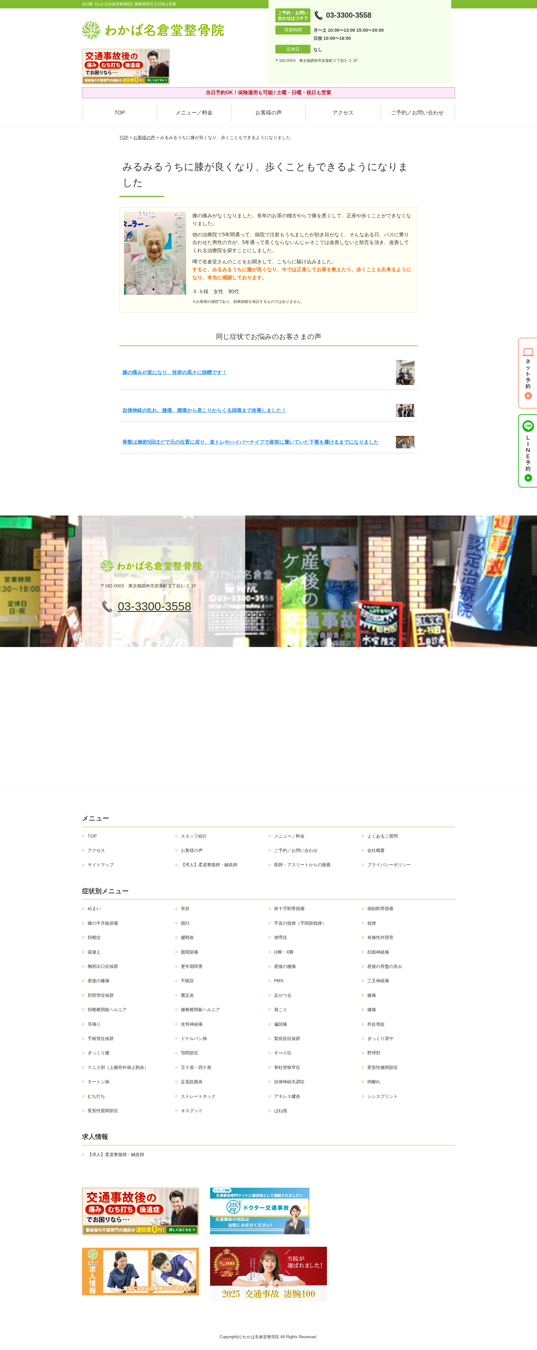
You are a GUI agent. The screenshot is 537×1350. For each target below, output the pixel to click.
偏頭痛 (280, 1024)
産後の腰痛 (285, 966)
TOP (119, 113)
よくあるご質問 (382, 836)
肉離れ (373, 1081)
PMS (278, 980)
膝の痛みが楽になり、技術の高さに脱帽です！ (174, 372)
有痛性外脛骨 (380, 937)
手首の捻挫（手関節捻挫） (300, 923)
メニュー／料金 (194, 113)
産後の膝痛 (98, 980)
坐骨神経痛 (192, 1024)
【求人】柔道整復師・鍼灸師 (209, 864)
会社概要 (376, 850)
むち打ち (96, 1096)
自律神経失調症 (289, 1081)
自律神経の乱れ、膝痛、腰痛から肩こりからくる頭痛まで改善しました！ (204, 410)
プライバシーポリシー (389, 864)
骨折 (185, 908)
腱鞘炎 (187, 937)
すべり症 (282, 1052)
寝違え (94, 952)
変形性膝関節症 (382, 1067)
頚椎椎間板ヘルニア (107, 1009)
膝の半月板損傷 (103, 923)
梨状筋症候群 (287, 1038)
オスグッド (192, 1110)
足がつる (282, 995)
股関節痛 (189, 952)
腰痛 (371, 1009)
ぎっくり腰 (98, 1052)
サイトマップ (101, 864)
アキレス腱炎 (287, 1096)
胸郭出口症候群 (103, 966)
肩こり (280, 1009)
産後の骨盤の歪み (384, 966)
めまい (94, 908)
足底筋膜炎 (192, 1081)
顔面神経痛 (378, 952)
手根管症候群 (101, 1038)
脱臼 (185, 923)
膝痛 (371, 995)
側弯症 (280, 937)
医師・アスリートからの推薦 (302, 864)
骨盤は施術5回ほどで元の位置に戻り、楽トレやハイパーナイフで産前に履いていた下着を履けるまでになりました (250, 442)
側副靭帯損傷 (380, 908)
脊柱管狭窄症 (287, 1067)
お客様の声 (268, 113)
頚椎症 (94, 937)
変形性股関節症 (103, 1110)
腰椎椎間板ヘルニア (200, 1009)
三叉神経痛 (378, 980)
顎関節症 (189, 1052)
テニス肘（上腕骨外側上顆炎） (118, 1067)
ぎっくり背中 (380, 1038)
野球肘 (373, 1052)
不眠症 (187, 980)
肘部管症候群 (101, 995)
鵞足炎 (187, 995)
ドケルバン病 (194, 1038)
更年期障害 (192, 966)
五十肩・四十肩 (196, 1067)
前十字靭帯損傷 (289, 908)
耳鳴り (94, 1024)
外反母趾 (376, 1024)
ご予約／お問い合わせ (417, 113)
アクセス (343, 113)
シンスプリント (382, 1096)
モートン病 (98, 1081)
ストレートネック (198, 1096)
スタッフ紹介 (194, 836)
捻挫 (371, 923)
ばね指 (280, 1110)
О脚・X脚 (283, 952)
